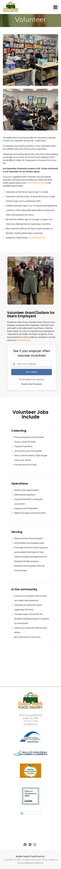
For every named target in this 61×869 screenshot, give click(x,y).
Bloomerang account (36, 183)
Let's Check (31, 372)
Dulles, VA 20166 (30, 718)
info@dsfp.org (23, 340)
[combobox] (31, 364)
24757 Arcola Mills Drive (30, 715)
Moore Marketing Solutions (30, 862)
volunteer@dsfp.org (36, 238)
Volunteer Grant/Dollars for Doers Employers (31, 314)
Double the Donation (31, 384)
